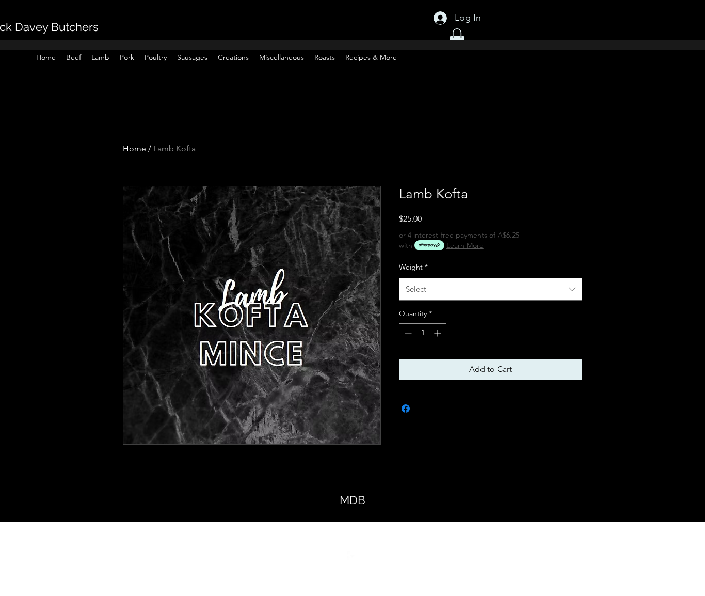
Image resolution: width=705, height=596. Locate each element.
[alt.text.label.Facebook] (352, 556)
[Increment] (438, 333)
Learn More (465, 245)
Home (134, 148)
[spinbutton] (422, 333)
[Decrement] (406, 333)
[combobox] (490, 289)
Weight (413, 267)
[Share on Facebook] (405, 408)
